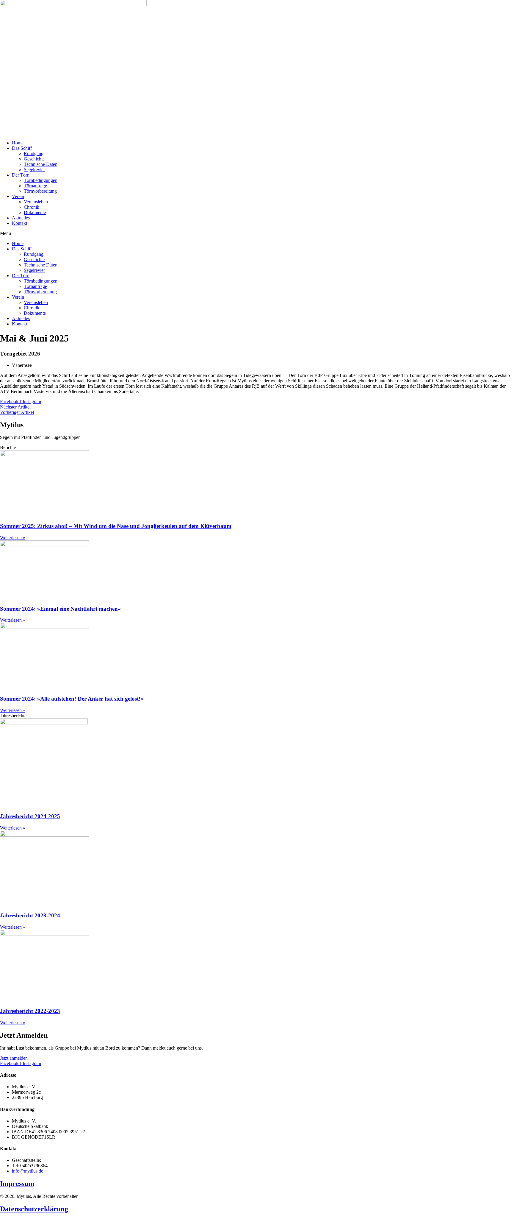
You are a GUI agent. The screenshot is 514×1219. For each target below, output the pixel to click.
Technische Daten (40, 164)
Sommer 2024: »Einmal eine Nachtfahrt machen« (60, 609)
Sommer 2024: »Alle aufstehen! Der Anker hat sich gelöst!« (71, 699)
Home (17, 142)
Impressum (17, 1183)
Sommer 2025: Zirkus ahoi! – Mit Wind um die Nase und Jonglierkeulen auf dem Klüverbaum (115, 526)
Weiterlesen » (12, 537)
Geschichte (34, 158)
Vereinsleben (36, 201)
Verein (18, 196)
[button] (257, 233)
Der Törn (20, 174)
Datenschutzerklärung (34, 1209)
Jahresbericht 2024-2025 (30, 816)
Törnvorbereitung (40, 191)
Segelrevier (34, 169)
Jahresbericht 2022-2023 (30, 1011)
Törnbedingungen (40, 180)
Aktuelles (21, 217)
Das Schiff (22, 148)
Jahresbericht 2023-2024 (30, 915)
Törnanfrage (35, 185)
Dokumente (35, 212)
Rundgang (33, 153)
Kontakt (19, 223)
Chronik (31, 207)
